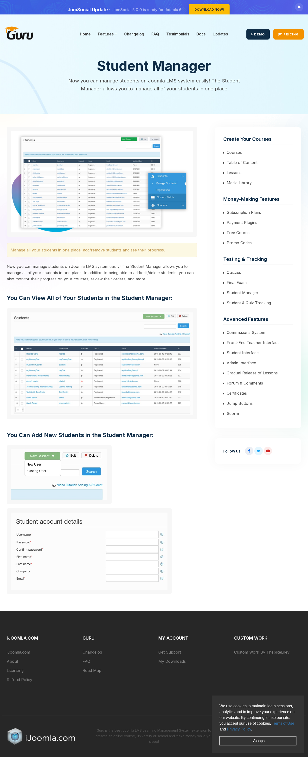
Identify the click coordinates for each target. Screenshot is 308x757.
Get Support (169, 652)
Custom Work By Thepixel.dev (261, 652)
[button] (253, 729)
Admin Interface (241, 362)
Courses (234, 152)
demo (259, 34)
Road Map (92, 670)
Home (85, 34)
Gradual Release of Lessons (252, 373)
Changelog (134, 34)
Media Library (239, 182)
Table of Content (242, 162)
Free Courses (239, 232)
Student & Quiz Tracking (249, 302)
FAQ (155, 34)
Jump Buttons (240, 403)
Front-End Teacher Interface (253, 342)
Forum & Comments (245, 383)
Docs (200, 34)
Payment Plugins (242, 222)
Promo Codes (239, 242)
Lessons (234, 172)
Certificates (237, 393)
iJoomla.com (18, 652)
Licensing (15, 670)
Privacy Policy (239, 729)
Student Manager (242, 292)
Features (106, 34)
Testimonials (177, 34)
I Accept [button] (258, 741)
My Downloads (172, 661)
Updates (220, 34)
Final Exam (237, 282)
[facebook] (249, 451)
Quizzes (234, 272)
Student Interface (243, 352)
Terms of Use (283, 723)
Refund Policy (19, 679)
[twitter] (258, 451)
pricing (290, 34)
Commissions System (246, 332)
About (12, 661)
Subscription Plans (244, 212)
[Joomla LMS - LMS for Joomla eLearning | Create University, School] (18, 33)
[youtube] (268, 451)
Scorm (233, 413)
